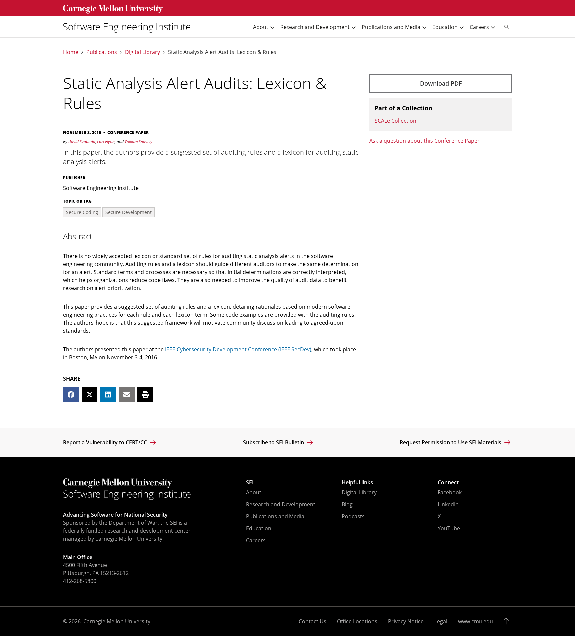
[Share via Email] (127, 394)
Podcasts (353, 516)
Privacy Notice (406, 621)
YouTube (449, 528)
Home (70, 52)
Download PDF (441, 83)
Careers (256, 540)
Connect (448, 482)
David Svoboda (81, 141)
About (253, 492)
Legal (440, 621)
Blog (347, 504)
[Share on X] (89, 394)
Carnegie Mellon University (116, 621)
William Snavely (138, 141)
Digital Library (142, 52)
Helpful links (357, 482)
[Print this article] (145, 394)
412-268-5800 (79, 581)
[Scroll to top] (508, 621)
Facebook (450, 492)
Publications (101, 52)
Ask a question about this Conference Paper (424, 140)
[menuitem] (129, 26)
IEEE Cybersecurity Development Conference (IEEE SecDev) (238, 349)
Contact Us (312, 621)
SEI (250, 482)
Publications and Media (275, 516)
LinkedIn (448, 504)
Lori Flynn (106, 141)
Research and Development (280, 504)
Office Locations (357, 621)
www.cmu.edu (475, 621)
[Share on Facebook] (71, 394)
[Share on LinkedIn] (108, 394)
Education (258, 528)
